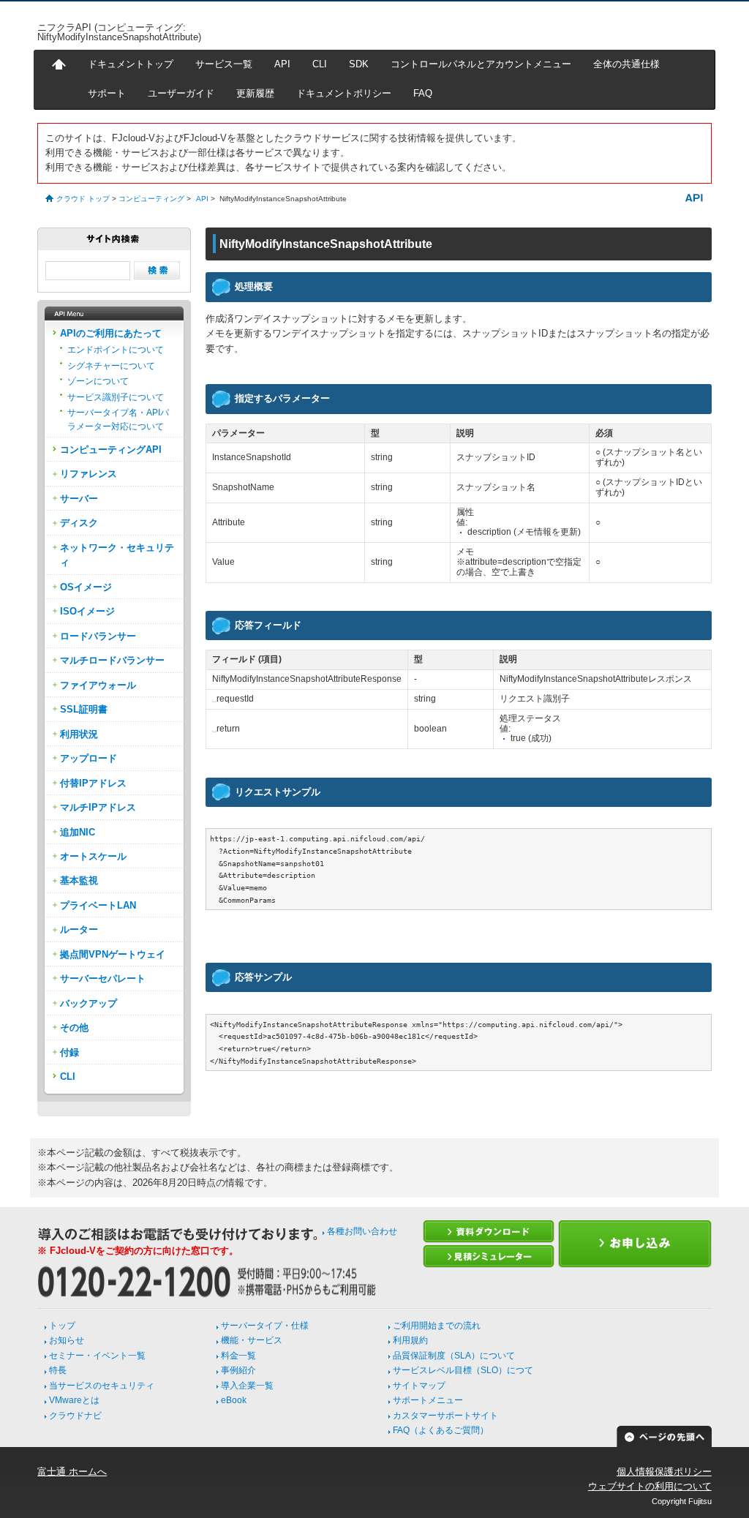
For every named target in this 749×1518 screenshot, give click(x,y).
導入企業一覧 (247, 1385)
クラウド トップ (83, 199)
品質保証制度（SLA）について (454, 1355)
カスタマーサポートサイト (445, 1415)
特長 (58, 1370)
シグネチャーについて (111, 365)
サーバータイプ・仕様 (265, 1325)
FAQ (422, 93)
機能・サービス (251, 1340)
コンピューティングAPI (111, 449)
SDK (359, 64)
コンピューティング (151, 199)
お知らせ (66, 1340)
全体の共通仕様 (626, 64)
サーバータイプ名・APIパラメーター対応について (118, 419)
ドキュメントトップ (130, 64)
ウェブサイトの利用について (650, 1486)
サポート (107, 93)
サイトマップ (419, 1385)
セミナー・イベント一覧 (97, 1355)
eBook (233, 1400)
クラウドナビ (75, 1415)
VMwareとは (74, 1400)
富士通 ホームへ (72, 1471)
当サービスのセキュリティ (101, 1385)
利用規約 (410, 1340)
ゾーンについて (98, 381)
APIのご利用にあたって (111, 333)
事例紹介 (238, 1370)
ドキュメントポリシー (343, 93)
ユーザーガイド (181, 93)
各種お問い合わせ (362, 1231)
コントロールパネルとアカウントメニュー (481, 64)
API (282, 64)
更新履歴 (255, 93)
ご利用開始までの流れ (437, 1325)
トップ (62, 1325)
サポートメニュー (428, 1400)
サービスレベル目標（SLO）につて (463, 1370)
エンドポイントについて (115, 349)
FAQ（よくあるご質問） (441, 1430)
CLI (319, 64)
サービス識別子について (115, 397)
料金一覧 (238, 1355)
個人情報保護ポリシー (664, 1471)
